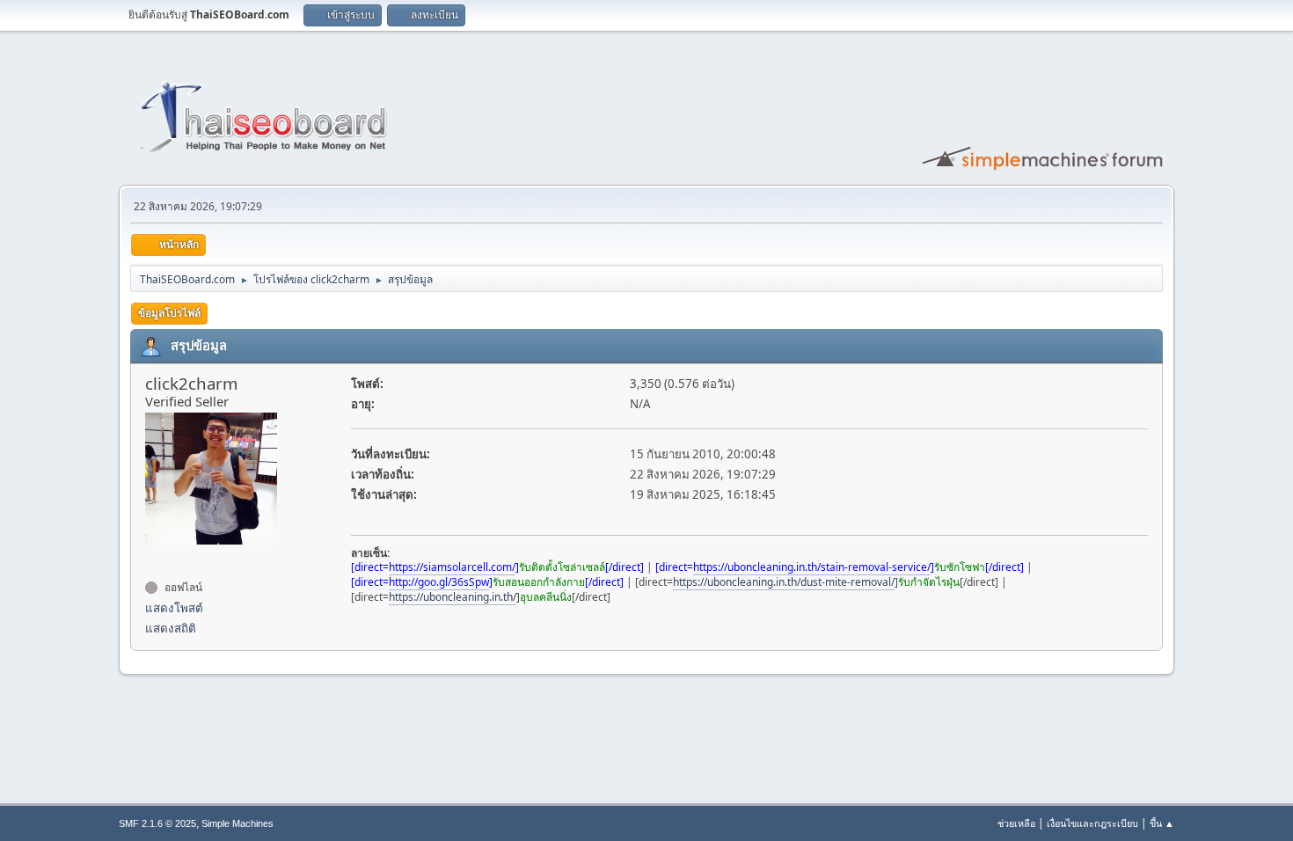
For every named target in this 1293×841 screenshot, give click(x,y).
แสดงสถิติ (170, 628)
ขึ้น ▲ (1162, 823)
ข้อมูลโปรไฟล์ (169, 312)
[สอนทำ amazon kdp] (152, 556)
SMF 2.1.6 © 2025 (157, 823)
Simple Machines (237, 823)
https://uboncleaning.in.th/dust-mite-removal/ (784, 581)
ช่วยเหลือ (1016, 823)
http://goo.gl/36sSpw (439, 581)
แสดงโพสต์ (174, 608)
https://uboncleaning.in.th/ (452, 596)
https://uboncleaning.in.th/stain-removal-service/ (812, 566)
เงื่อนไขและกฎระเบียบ (1092, 823)
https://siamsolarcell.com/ (452, 566)
